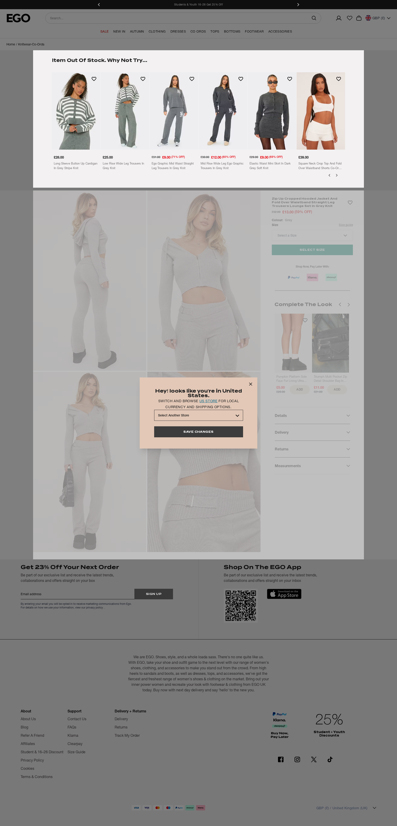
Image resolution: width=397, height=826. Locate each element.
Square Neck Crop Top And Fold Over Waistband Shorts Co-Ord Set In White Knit (320, 166)
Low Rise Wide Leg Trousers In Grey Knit (123, 166)
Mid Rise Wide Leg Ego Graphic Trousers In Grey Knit (222, 166)
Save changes (198, 431)
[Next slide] (298, 4)
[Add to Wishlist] (94, 78)
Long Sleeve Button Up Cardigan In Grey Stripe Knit (75, 166)
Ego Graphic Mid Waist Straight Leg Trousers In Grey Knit (173, 166)
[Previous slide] (99, 4)
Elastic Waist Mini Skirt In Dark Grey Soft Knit (270, 166)
